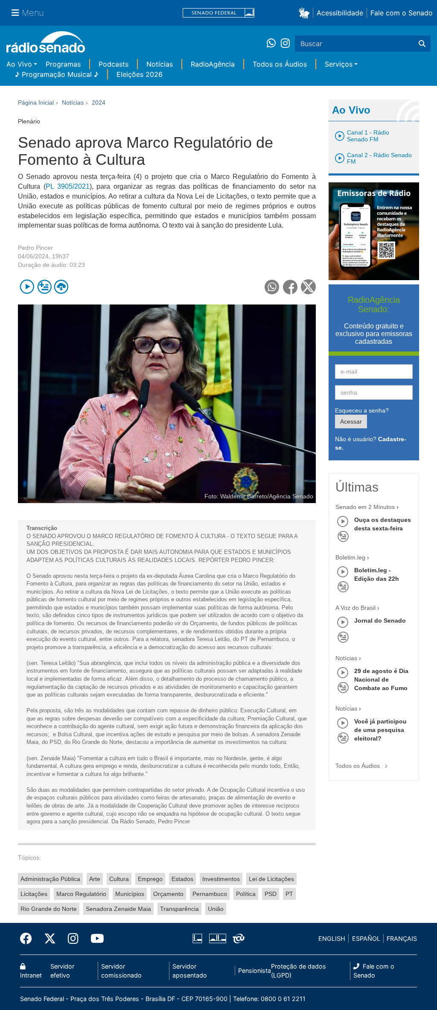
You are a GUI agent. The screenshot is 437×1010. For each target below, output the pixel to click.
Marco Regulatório (81, 893)
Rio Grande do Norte (48, 908)
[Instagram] (285, 43)
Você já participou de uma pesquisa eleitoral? (380, 730)
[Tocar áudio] (27, 287)
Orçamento (168, 893)
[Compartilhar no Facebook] (290, 287)
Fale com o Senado (401, 13)
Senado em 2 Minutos (365, 507)
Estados (182, 878)
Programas (63, 64)
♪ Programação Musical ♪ (57, 74)
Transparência (179, 908)
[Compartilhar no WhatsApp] (272, 287)
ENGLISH (331, 938)
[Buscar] (422, 43)
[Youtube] (94, 939)
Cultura (119, 878)
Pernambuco (209, 893)
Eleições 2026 (140, 74)
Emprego (150, 878)
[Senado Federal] (218, 13)
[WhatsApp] (274, 43)
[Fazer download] (61, 287)
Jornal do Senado (380, 620)
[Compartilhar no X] (308, 286)
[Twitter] (50, 939)
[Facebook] (29, 939)
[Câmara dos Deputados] (198, 939)
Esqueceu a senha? (362, 410)
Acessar (351, 421)
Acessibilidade (340, 13)
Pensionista (254, 970)
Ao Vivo (19, 64)
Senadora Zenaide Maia (118, 908)
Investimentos (221, 878)
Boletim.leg (350, 557)
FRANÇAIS (402, 938)
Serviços (339, 64)
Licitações (33, 893)
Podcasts (113, 64)
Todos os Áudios (280, 64)
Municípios (129, 893)
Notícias (159, 64)
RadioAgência (213, 64)
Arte (94, 878)
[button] (306, 12)
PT (289, 893)
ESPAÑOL (366, 938)
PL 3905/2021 (68, 186)
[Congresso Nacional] (217, 939)
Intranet (31, 975)
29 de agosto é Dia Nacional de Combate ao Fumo (381, 679)
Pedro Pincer (35, 247)
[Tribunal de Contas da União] (237, 939)
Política (246, 893)
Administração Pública (50, 878)
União (216, 908)
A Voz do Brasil (355, 607)
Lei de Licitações (271, 878)
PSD (271, 893)
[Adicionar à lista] (44, 287)
